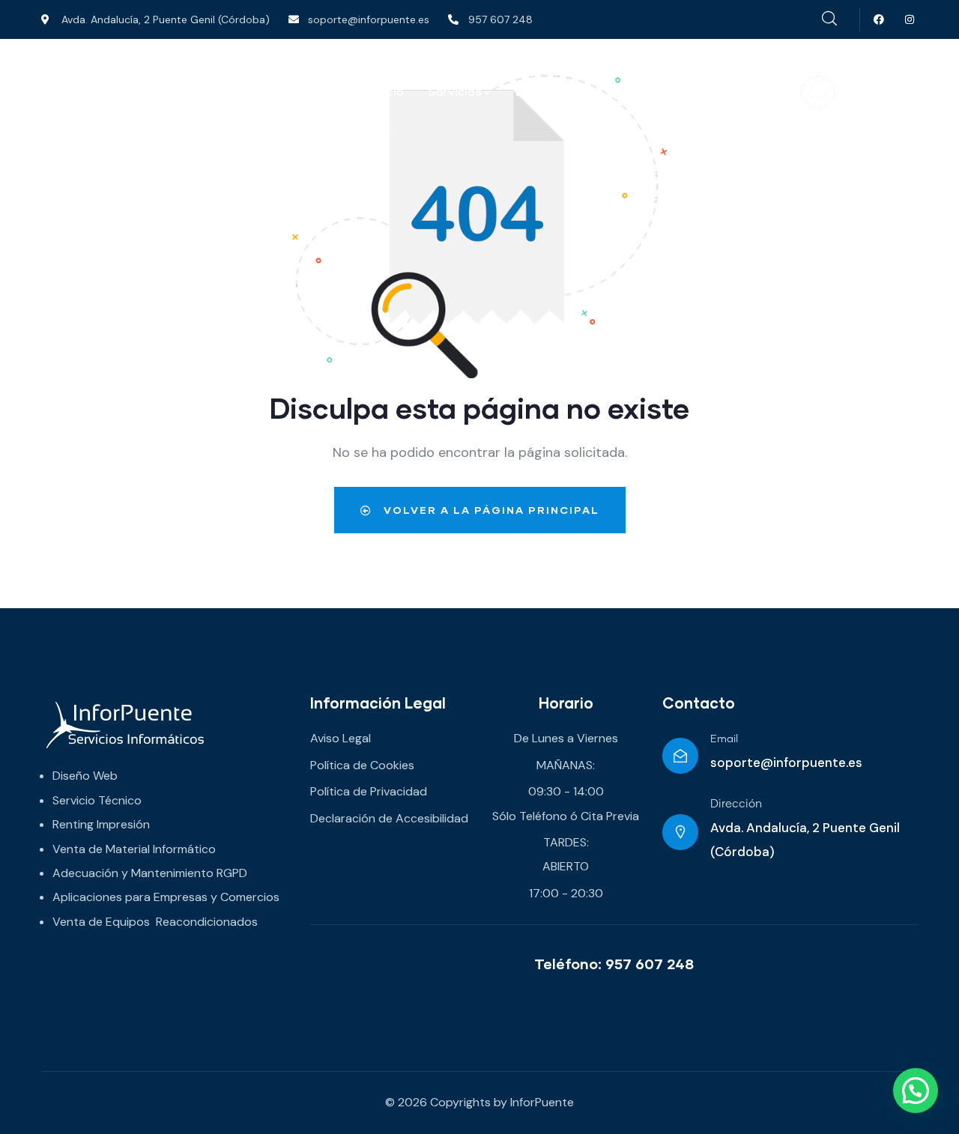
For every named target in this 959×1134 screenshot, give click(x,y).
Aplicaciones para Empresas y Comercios (165, 897)
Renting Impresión (101, 824)
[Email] (680, 756)
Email (724, 739)
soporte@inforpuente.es (786, 762)
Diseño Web (85, 775)
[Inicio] (147, 93)
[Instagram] (910, 19)
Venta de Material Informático (134, 849)
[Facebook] (879, 19)
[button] (915, 1090)
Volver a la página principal (489, 509)
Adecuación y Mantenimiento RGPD (149, 873)
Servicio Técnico (97, 800)
